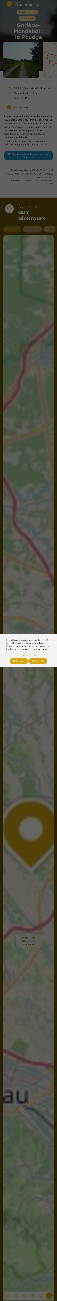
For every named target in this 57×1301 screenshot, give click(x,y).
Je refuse (20, 660)
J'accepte (39, 660)
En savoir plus (30, 655)
